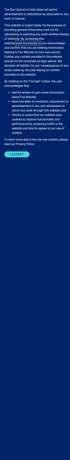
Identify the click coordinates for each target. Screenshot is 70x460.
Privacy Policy (25, 144)
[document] (35, 230)
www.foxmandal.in (28, 43)
